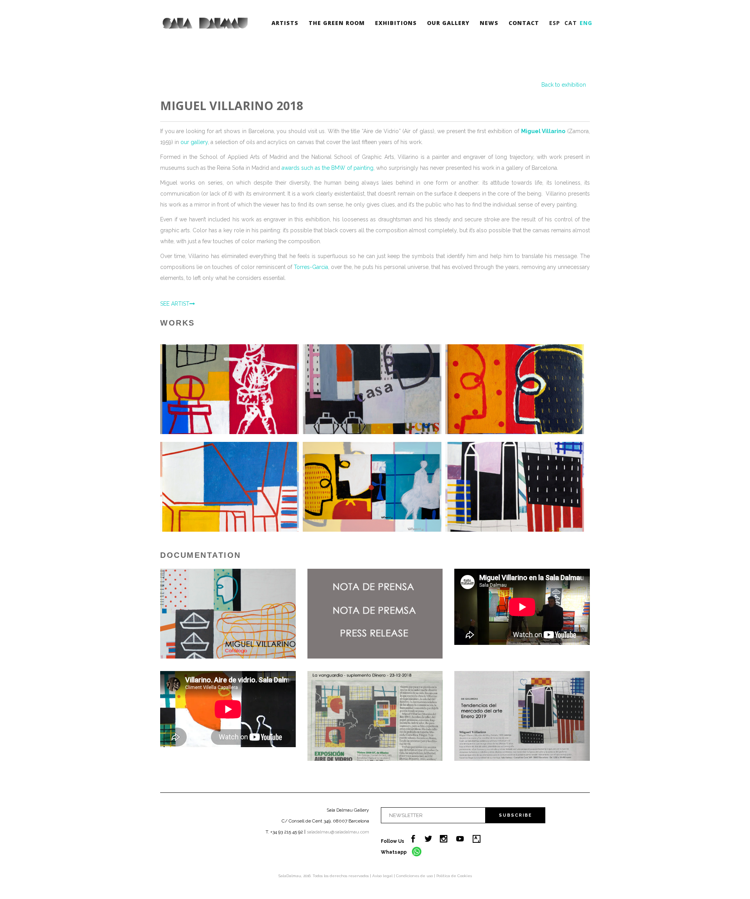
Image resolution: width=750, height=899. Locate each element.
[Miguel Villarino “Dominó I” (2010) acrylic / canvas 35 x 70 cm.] (372, 487)
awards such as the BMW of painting (327, 168)
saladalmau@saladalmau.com (338, 832)
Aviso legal (383, 876)
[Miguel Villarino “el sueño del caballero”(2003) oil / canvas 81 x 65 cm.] (229, 487)
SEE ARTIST (174, 304)
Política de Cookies (454, 876)
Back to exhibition (563, 85)
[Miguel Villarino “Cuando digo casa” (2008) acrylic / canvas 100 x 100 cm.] (372, 389)
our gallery (194, 142)
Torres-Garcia (311, 267)
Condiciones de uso (415, 876)
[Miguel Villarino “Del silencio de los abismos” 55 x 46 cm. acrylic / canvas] (229, 389)
